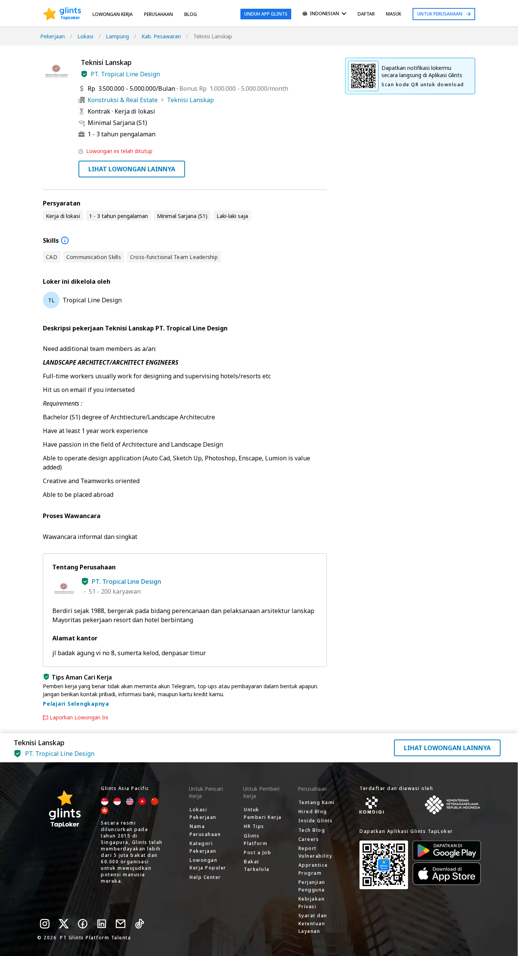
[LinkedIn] (101, 923)
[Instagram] (44, 923)
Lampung (117, 36)
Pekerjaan (52, 36)
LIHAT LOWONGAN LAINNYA (131, 169)
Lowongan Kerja (113, 14)
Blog (190, 14)
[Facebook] (82, 923)
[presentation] (62, 14)
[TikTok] (139, 923)
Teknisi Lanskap (190, 100)
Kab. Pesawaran (161, 36)
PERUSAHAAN (158, 14)
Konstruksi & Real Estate (123, 100)
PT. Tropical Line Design (125, 74)
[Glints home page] (62, 14)
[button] (84, 74)
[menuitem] (324, 14)
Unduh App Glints (265, 14)
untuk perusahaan (439, 14)
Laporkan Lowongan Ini (79, 717)
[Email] (120, 923)
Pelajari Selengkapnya (76, 703)
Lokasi (85, 36)
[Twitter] (63, 923)
